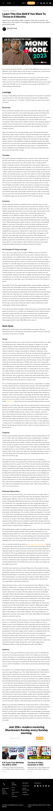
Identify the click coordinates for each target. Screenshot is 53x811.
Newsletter (14, 796)
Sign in (24, 3)
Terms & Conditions (33, 805)
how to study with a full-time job (36, 544)
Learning (24, 792)
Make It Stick (10, 401)
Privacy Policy (42, 805)
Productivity (13, 11)
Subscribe (31, 3)
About (13, 790)
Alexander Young (12, 28)
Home (13, 787)
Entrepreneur (5, 11)
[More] (14, 3)
